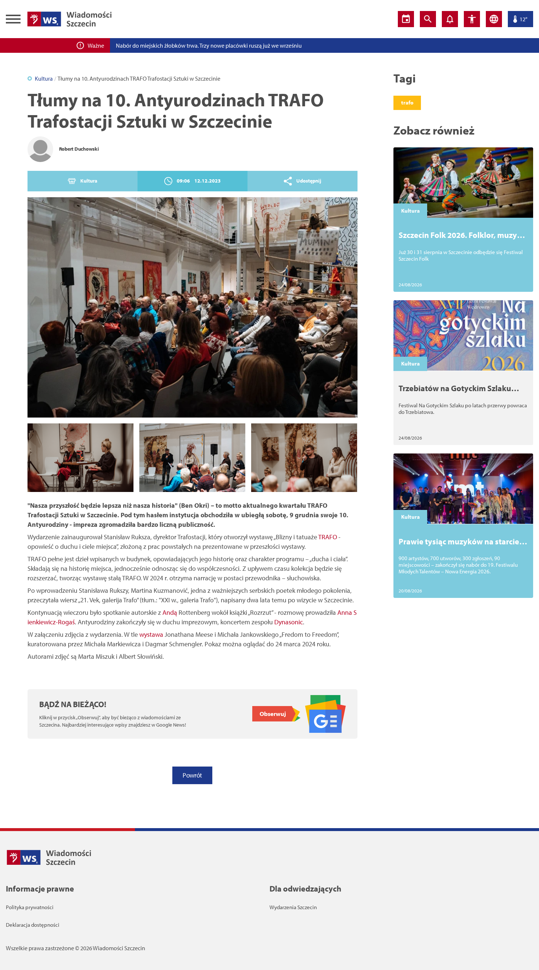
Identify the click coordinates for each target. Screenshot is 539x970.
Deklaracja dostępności (32, 924)
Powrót (192, 775)
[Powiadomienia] (450, 19)
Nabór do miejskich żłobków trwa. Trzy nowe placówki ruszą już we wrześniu (209, 45)
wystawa (151, 634)
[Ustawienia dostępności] (472, 19)
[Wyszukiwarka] (428, 19)
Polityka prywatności (30, 907)
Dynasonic (288, 622)
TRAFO (327, 537)
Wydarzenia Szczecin (293, 907)
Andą (169, 612)
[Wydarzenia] (406, 19)
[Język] (494, 19)
